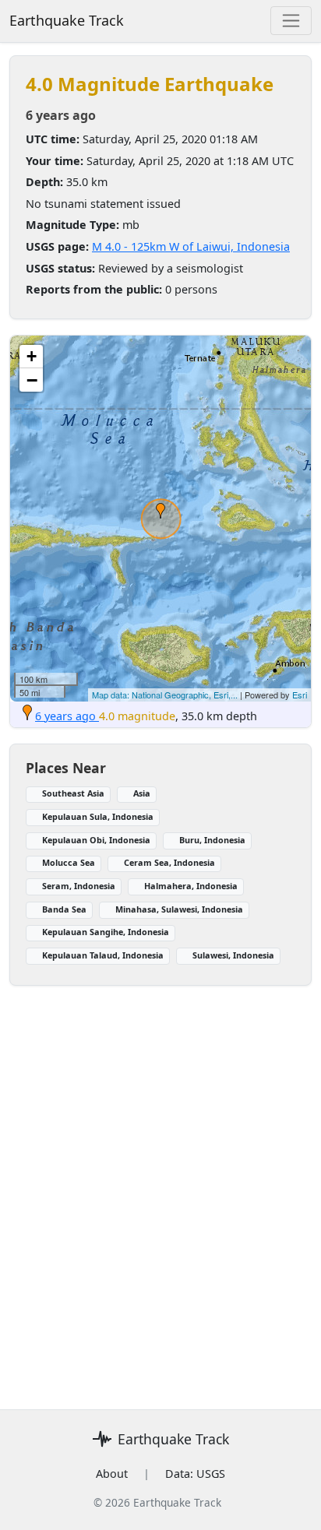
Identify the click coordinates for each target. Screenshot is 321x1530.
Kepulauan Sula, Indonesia (97, 816)
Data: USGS (195, 1473)
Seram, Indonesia (78, 886)
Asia (141, 793)
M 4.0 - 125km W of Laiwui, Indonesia (191, 246)
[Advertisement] (160, 1188)
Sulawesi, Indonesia (233, 955)
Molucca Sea (68, 862)
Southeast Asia (73, 793)
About (112, 1473)
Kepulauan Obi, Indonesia (96, 840)
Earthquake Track (66, 20)
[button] (160, 511)
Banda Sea (64, 909)
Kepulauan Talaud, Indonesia (103, 955)
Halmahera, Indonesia (191, 886)
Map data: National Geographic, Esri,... (165, 694)
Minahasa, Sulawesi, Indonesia (179, 909)
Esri (299, 694)
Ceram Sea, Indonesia (169, 862)
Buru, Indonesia (212, 840)
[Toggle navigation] (291, 20)
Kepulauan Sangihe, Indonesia (105, 931)
